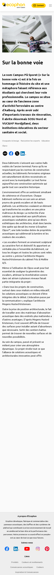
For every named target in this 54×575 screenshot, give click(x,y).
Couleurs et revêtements (32, 562)
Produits (14, 562)
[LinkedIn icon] (16, 549)
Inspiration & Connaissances (27, 572)
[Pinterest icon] (47, 549)
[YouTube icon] (27, 549)
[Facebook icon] (7, 549)
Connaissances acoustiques (21, 567)
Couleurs (40, 567)
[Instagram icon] (38, 549)
